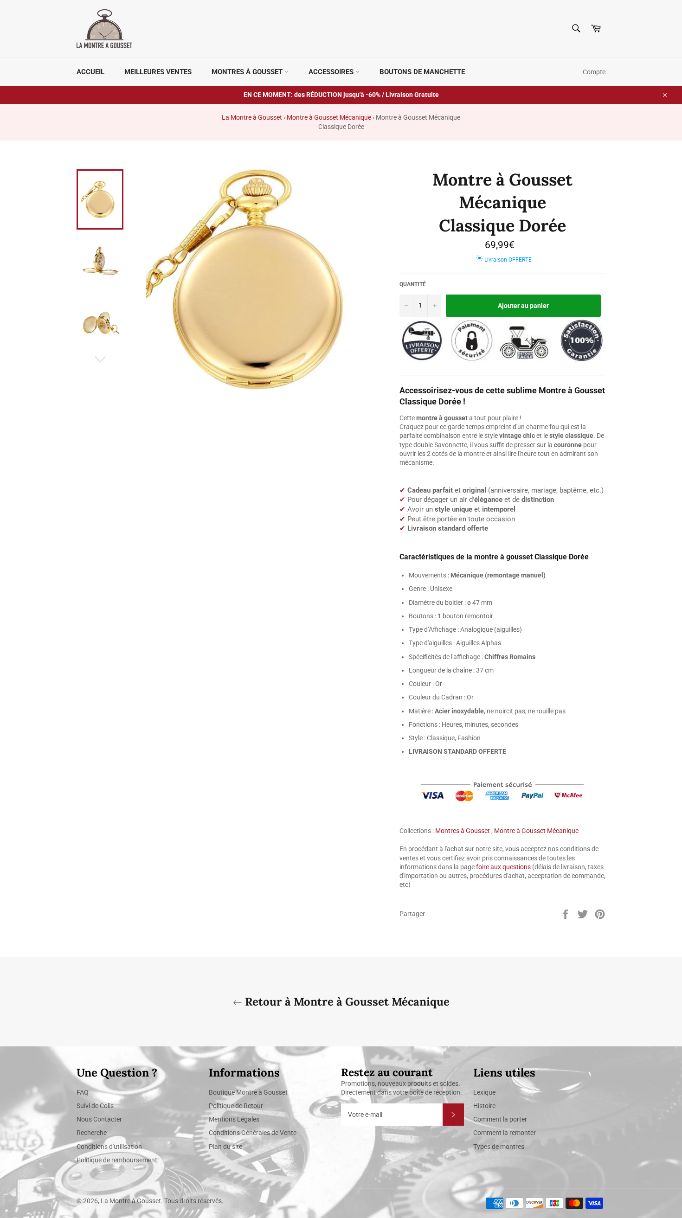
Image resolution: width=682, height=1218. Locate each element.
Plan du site (225, 1146)
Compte (594, 72)
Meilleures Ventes (158, 72)
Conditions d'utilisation (109, 1146)
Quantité (412, 284)
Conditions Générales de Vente (252, 1132)
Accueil (90, 72)
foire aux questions (503, 867)
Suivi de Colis (95, 1105)
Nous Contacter (99, 1119)
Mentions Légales (234, 1119)
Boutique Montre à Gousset (248, 1092)
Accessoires (332, 72)
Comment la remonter (504, 1132)
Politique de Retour (236, 1105)
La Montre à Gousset (252, 117)
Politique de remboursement (117, 1160)
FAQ (83, 1092)
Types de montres (498, 1146)
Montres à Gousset (248, 72)
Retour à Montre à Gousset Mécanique (346, 1001)
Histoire (484, 1105)
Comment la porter (500, 1119)
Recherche (92, 1132)
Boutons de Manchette (422, 72)
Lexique (484, 1092)
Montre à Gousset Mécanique (329, 117)
